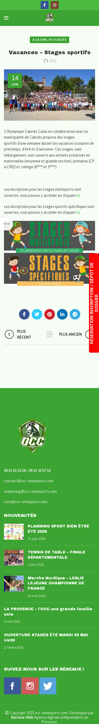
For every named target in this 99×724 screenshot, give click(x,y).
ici (78, 195)
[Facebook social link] (45, 5)
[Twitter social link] (37, 314)
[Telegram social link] (75, 314)
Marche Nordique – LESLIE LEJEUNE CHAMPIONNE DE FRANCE (56, 583)
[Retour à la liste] (50, 334)
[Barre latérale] (6, 223)
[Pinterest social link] (49, 314)
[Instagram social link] (55, 5)
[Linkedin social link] (62, 314)
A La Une (39, 40)
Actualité (58, 40)
